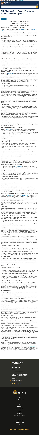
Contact (19, 430)
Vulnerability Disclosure (19, 422)
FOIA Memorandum (22, 29)
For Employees (19, 413)
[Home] (6, 4)
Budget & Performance (19, 399)
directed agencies (8, 49)
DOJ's (11, 129)
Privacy (19, 411)
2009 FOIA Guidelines (9, 73)
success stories (32, 346)
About (19, 397)
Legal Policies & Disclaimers (19, 408)
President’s (6, 129)
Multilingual (20, 424)
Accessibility (19, 406)
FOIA (19, 404)
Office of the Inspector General (19, 415)
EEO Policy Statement (19, 420)
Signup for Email (16, 380)
